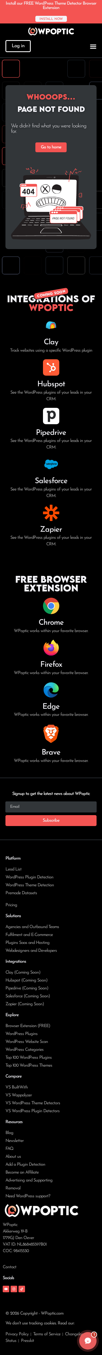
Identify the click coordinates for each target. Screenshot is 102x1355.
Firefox (51, 665)
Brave (51, 752)
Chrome (51, 623)
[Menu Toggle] (93, 46)
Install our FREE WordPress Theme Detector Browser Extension (51, 5)
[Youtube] (6, 1289)
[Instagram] (14, 1289)
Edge (51, 707)
